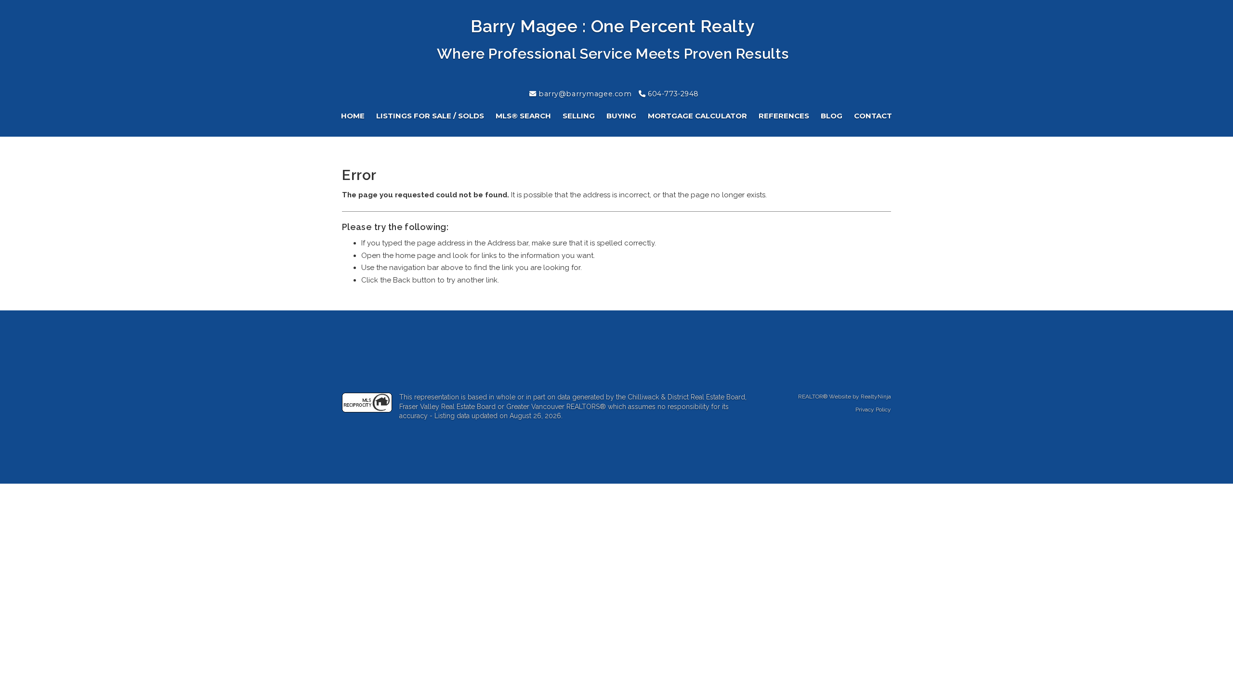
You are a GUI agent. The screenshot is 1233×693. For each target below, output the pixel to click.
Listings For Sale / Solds (430, 115)
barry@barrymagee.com (584, 94)
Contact (873, 115)
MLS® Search (523, 115)
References (784, 115)
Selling (579, 115)
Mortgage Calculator (697, 115)
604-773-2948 (672, 94)
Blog (831, 115)
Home (353, 115)
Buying (621, 115)
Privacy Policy (873, 409)
